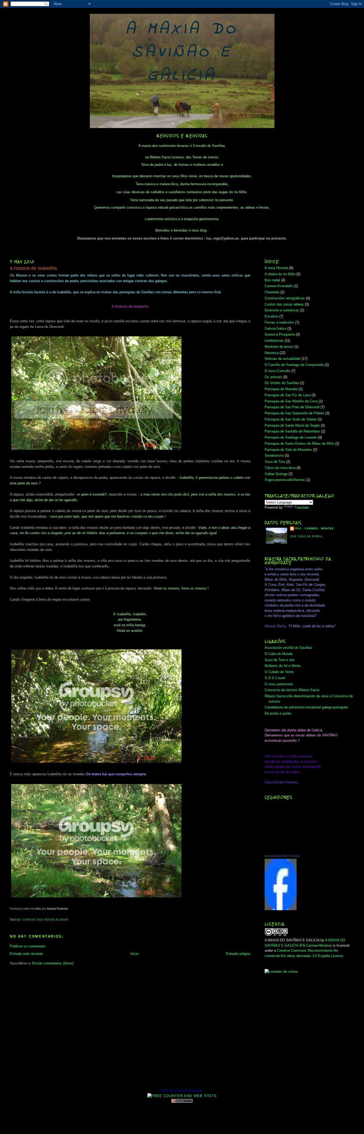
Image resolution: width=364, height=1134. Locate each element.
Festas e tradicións (279, 322)
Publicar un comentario (27, 946)
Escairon (271, 316)
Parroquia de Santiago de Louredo (291, 437)
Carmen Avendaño (279, 286)
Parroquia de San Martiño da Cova (291, 401)
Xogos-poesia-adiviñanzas (285, 480)
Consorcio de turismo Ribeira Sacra (292, 690)
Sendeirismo (274, 455)
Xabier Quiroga (276, 474)
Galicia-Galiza (275, 329)
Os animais (273, 377)
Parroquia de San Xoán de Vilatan (291, 419)
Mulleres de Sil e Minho (283, 666)
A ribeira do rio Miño (280, 274)
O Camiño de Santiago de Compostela (294, 365)
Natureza (271, 353)
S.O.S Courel (275, 678)
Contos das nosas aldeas (45, 919)
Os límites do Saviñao (282, 383)
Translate (301, 507)
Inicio (134, 954)
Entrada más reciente (26, 954)
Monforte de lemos (279, 347)
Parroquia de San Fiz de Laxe (287, 395)
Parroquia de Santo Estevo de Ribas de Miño (299, 444)
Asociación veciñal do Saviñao (288, 648)
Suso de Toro (275, 462)
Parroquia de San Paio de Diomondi (292, 407)
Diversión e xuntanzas (282, 310)
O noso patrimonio (279, 684)
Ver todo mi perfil (306, 536)
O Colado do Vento (279, 672)
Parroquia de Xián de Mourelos (288, 450)
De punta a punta (278, 713)
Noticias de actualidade (283, 359)
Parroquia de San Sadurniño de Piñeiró (294, 413)
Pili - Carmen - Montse (314, 528)
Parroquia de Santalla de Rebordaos (292, 431)
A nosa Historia (276, 268)
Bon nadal (272, 280)
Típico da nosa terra (280, 468)
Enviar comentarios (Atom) (53, 963)
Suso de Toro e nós (280, 660)
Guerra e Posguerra (280, 334)
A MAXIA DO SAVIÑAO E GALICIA (182, 52)
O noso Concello (277, 371)
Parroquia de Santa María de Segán (292, 425)
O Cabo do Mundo (279, 654)
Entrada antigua (238, 954)
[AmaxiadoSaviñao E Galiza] (281, 909)
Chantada (272, 292)
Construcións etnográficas (285, 298)
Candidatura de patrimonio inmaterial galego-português (306, 707)
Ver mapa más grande (182, 1090)
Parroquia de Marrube (281, 389)
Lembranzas (274, 341)
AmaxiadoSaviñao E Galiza (282, 855)
